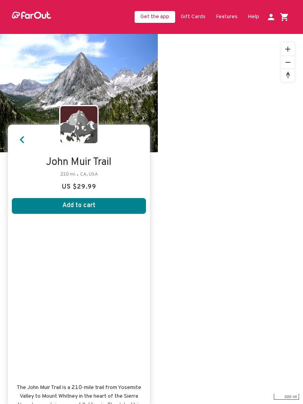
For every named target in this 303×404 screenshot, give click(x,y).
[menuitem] (193, 17)
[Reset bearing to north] (287, 75)
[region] (230, 219)
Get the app (154, 16)
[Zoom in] (287, 49)
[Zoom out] (287, 62)
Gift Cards (193, 16)
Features (227, 16)
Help (253, 16)
